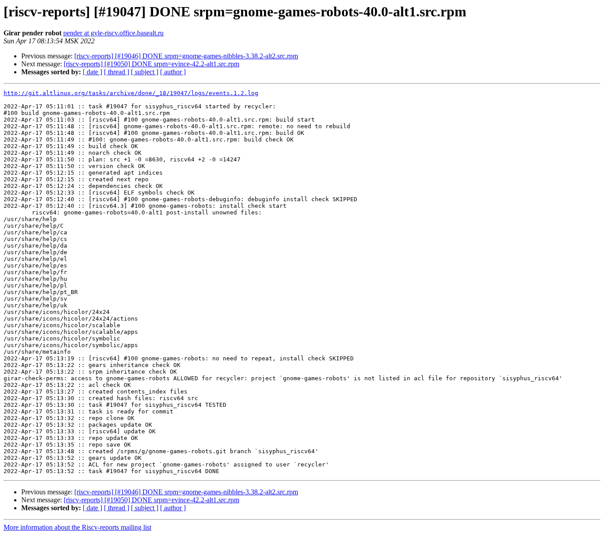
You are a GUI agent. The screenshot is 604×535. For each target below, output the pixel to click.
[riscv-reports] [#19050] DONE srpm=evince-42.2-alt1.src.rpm (151, 64)
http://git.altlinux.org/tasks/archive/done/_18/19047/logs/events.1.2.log (131, 93)
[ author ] (173, 72)
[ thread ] (116, 72)
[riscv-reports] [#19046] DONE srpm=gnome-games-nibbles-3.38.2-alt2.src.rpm (186, 56)
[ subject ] (144, 72)
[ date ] (92, 72)
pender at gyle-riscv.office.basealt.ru (113, 33)
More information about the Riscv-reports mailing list (77, 527)
